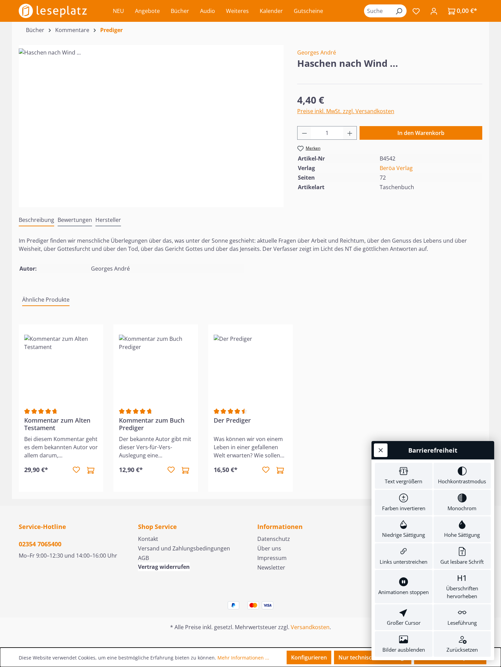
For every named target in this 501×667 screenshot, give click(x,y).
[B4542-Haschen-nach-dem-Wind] (151, 121)
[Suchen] (399, 10)
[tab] (36, 220)
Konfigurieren (309, 657)
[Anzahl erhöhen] (350, 133)
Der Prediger (232, 420)
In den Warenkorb (420, 133)
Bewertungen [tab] (75, 220)
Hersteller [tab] (108, 220)
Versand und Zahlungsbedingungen (184, 548)
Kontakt (148, 539)
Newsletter (271, 567)
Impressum (272, 558)
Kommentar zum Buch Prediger (151, 423)
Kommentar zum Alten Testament (57, 423)
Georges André (316, 52)
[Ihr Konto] (434, 11)
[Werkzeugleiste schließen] (381, 450)
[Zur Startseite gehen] (53, 11)
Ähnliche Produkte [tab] (46, 299)
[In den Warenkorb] (91, 470)
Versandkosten (310, 627)
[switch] (403, 476)
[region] (151, 121)
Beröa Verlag (396, 168)
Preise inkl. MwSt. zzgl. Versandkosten (345, 111)
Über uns (269, 548)
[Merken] (76, 470)
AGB (143, 558)
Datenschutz (273, 539)
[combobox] (377, 10)
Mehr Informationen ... (243, 657)
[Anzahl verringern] (304, 133)
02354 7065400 (40, 544)
